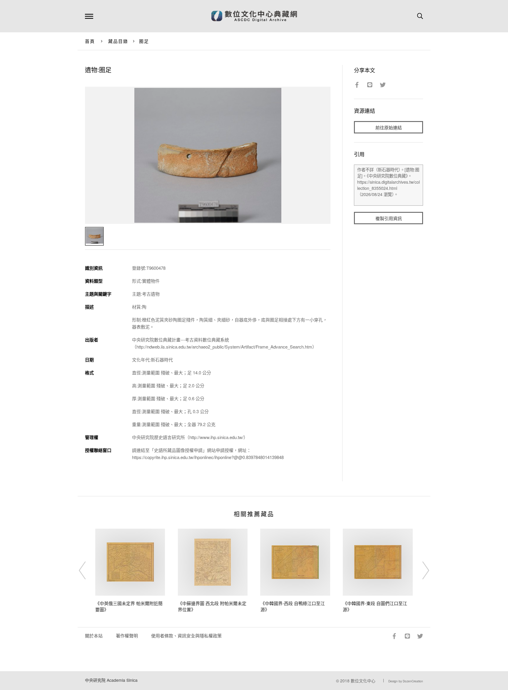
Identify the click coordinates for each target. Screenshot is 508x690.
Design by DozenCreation (405, 681)
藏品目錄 (118, 41)
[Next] (420, 570)
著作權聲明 (127, 635)
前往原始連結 (388, 127)
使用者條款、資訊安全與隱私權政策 (186, 635)
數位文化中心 (363, 681)
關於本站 (94, 635)
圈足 (144, 41)
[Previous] (87, 570)
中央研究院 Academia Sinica (111, 680)
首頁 (90, 41)
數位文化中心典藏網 (254, 16)
